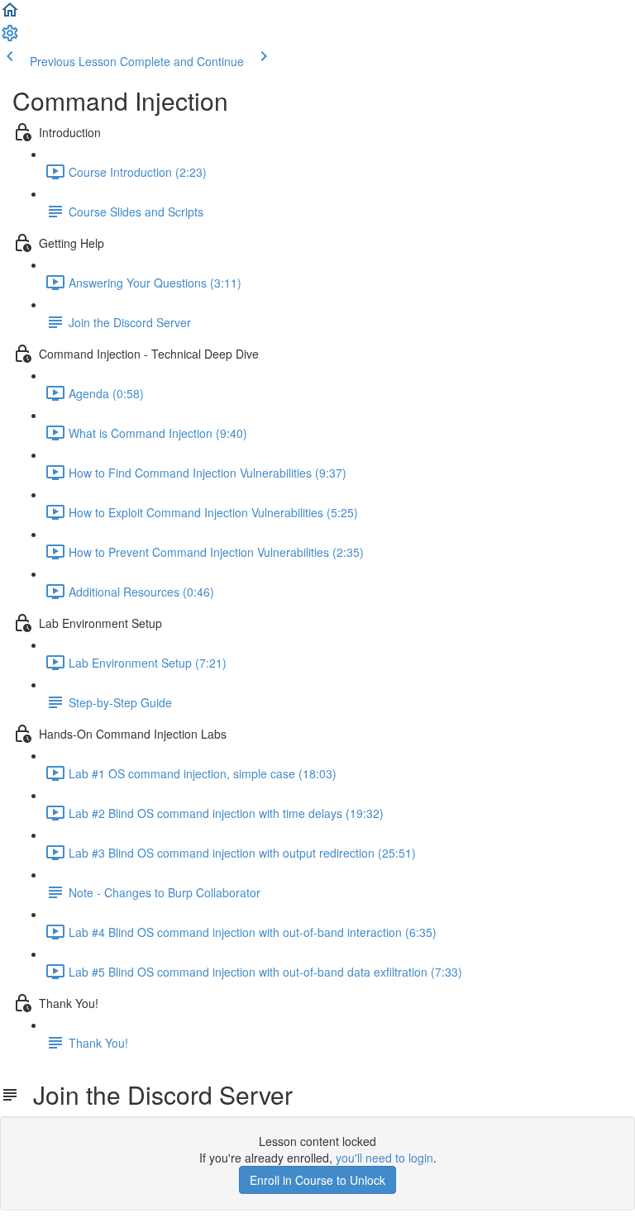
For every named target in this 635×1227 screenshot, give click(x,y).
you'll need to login (384, 1157)
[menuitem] (10, 38)
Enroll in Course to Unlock (317, 1180)
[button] (10, 15)
